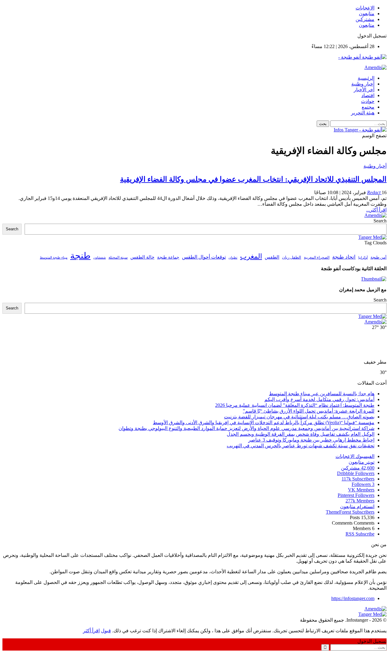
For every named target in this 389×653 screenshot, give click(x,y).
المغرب (251, 256)
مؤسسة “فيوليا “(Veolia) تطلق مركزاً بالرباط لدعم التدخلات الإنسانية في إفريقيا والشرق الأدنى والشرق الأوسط (263, 422)
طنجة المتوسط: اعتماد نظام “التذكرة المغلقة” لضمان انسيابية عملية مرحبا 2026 (294, 405)
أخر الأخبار (364, 89)
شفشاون (99, 257)
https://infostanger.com (352, 598)
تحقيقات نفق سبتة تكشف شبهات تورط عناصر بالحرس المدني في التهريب (300, 445)
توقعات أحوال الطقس (204, 257)
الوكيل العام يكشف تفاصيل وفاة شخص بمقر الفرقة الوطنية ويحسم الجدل (300, 434)
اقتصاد (367, 95)
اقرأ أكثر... (376, 209)
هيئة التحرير (362, 112)
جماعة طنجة (168, 257)
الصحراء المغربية (316, 258)
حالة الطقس (142, 257)
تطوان (233, 257)
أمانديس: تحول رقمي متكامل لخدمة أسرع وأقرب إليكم (319, 399)
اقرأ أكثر (91, 630)
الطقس (272, 257)
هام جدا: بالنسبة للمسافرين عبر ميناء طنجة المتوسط (321, 393)
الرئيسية (366, 78)
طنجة (80, 255)
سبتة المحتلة (118, 258)
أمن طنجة (378, 257)
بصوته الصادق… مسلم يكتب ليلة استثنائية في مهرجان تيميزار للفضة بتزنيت (299, 416)
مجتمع (368, 107)
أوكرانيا (363, 257)
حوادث (367, 101)
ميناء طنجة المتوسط (53, 257)
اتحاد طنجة (344, 257)
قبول (106, 630)
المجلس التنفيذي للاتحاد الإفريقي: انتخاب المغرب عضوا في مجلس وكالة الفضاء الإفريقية (253, 179)
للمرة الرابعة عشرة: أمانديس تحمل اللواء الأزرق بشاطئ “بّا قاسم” (308, 411)
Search (380, 220)
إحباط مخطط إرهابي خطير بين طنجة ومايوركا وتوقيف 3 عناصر (311, 439)
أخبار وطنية (362, 83)
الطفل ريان (291, 257)
